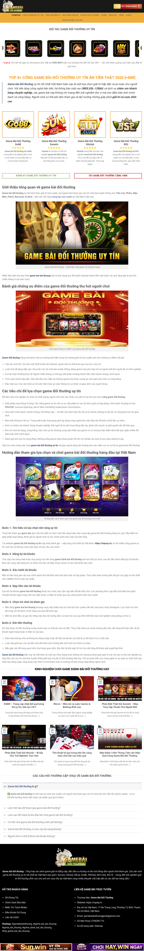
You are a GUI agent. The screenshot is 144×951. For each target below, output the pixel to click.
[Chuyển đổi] (5, 786)
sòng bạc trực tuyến (62, 196)
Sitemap (98, 926)
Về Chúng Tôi (11, 897)
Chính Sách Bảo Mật (15, 902)
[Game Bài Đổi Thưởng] (16, 6)
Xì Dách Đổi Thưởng (89, 15)
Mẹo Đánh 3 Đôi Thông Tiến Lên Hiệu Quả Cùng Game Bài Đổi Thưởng (120, 754)
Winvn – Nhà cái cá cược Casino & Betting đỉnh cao (71, 705)
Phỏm (104, 15)
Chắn (128, 15)
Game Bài (16, 15)
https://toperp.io (94, 902)
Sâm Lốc (113, 15)
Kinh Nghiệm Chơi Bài (72, 20)
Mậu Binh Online (70, 15)
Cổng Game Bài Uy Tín (32, 15)
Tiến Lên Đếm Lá (52, 15)
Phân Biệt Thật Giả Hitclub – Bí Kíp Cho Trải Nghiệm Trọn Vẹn (24, 754)
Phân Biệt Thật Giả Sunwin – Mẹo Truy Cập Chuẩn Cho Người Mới (120, 705)
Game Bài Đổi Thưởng (102, 897)
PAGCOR (9, 407)
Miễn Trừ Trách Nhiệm (16, 907)
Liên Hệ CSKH (12, 917)
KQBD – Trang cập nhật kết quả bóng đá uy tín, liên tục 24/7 (24, 705)
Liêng (121, 15)
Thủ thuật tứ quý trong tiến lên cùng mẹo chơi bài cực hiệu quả (72, 754)
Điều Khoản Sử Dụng (15, 912)
